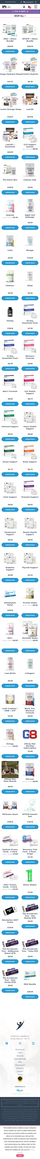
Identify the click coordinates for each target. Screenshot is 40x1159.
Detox (20, 1075)
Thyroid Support (30, 568)
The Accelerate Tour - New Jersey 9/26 (10, 980)
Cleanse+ (10, 286)
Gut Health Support (30, 392)
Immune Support (10, 427)
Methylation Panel (10, 604)
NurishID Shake (30, 638)
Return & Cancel (25, 1093)
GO (19, 11)
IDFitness (20, 1068)
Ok (20, 1156)
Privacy (12, 1093)
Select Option (27, 149)
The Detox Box (10, 180)
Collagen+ (30, 673)
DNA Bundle (30, 984)
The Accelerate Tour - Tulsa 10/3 (30, 950)
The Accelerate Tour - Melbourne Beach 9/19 (10, 951)
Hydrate (10, 215)
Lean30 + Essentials (10, 146)
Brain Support (30, 462)
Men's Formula (10, 391)
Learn (20, 1053)
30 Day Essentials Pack (30, 322)
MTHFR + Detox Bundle (30, 40)
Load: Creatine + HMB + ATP (10, 710)
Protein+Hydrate (30, 74)
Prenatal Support (29, 497)
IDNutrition (20, 1065)
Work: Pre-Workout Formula (30, 711)
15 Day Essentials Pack (10, 357)
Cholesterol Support (10, 533)
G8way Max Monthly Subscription (30, 746)
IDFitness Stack (10, 814)
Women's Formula (30, 357)
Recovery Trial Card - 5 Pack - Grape (30, 852)
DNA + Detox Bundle (10, 40)
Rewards (20, 1056)
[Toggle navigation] (35, 7)
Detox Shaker (30, 885)
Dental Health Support (30, 533)
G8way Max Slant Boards (10, 780)
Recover (30, 779)
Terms (17, 1093)
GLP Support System (30, 146)
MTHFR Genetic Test (30, 815)
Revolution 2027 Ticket (10, 921)
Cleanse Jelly (29, 180)
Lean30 (30, 109)
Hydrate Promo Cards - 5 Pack (10, 851)
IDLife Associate (20, 1059)
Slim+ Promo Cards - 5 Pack (10, 886)
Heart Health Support (29, 428)
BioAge (30, 250)
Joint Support (10, 497)
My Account (20, 1050)
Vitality (10, 321)
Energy (10, 744)
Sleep (30, 286)
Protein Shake (30, 603)
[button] (21, 2)
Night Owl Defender (30, 216)
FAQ (20, 1062)
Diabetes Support (10, 569)
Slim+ (10, 638)
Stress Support (10, 462)
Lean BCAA (10, 673)
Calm (10, 250)
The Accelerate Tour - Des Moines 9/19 (30, 916)
